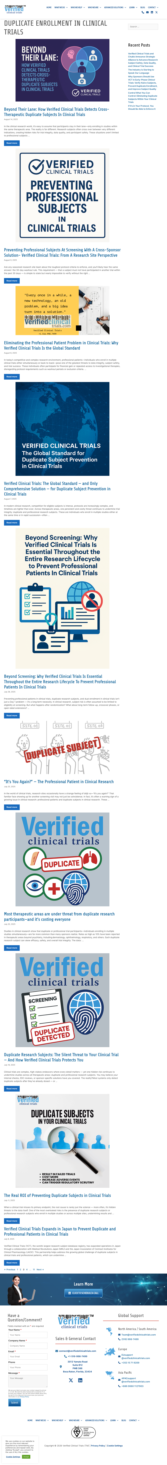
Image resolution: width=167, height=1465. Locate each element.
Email (12, 1351)
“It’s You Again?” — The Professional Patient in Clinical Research (59, 781)
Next (40, 1269)
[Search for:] (143, 26)
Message (14, 1373)
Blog (142, 7)
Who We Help (76, 7)
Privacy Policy (24, 1397)
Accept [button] (26, 1457)
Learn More (83, 1284)
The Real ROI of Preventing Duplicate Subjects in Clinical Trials (57, 1195)
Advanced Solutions (113, 7)
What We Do (60, 7)
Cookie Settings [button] (115, 1445)
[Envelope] (147, 12)
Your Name (15, 1330)
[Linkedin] (152, 12)
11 (34, 1269)
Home (48, 7)
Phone (11, 1362)
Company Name (17, 1340)
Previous (9, 1269)
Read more (11, 143)
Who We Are (93, 7)
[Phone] (143, 12)
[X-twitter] (156, 12)
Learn (132, 7)
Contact (152, 7)
